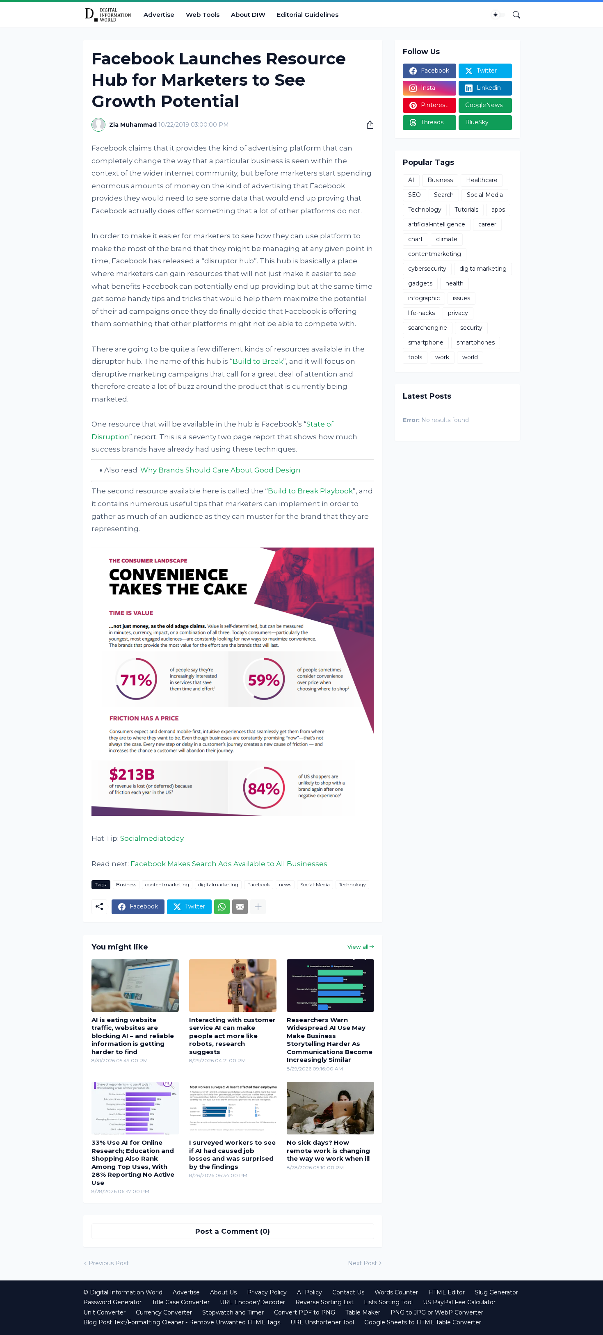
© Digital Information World (122, 1292)
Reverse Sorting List (324, 1302)
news (285, 884)
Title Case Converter (181, 1302)
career (487, 224)
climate (446, 239)
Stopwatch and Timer (233, 1312)
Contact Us (348, 1292)
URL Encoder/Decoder (252, 1302)
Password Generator (112, 1302)
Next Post (362, 1263)
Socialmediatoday (151, 838)
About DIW (248, 14)
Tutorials (466, 209)
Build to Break (258, 361)
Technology (352, 884)
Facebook (258, 884)
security (471, 327)
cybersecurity (427, 268)
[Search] (513, 15)
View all (357, 946)
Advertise (159, 14)
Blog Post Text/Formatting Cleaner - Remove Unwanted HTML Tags (181, 1322)
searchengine (427, 327)
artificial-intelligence (436, 224)
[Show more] (258, 906)
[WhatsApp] (222, 906)
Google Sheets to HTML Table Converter (422, 1322)
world (470, 357)
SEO (414, 195)
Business (126, 884)
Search (444, 195)
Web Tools (202, 14)
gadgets (420, 283)
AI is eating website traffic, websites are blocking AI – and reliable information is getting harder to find (132, 1036)
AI (411, 180)
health (454, 283)
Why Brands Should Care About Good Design (220, 470)
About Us (223, 1292)
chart (415, 239)
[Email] (240, 906)
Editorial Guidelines (307, 14)
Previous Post (109, 1263)
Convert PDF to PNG (304, 1312)
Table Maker (362, 1312)
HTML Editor (446, 1292)
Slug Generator (496, 1292)
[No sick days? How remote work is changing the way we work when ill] (330, 1108)
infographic (424, 298)
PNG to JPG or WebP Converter (437, 1312)
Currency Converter (164, 1312)
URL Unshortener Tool (322, 1322)
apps (498, 209)
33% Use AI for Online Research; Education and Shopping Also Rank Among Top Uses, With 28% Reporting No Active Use (132, 1163)
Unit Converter (104, 1312)
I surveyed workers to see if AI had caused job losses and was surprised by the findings (232, 1155)
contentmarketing (167, 884)
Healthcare (482, 180)
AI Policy (309, 1292)
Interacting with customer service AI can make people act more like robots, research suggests (232, 1036)
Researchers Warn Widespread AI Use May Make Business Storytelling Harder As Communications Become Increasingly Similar (329, 1040)
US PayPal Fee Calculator (459, 1302)
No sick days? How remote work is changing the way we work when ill (328, 1150)
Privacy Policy (267, 1292)
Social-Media (315, 884)
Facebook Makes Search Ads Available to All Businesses (228, 864)
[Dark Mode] (498, 15)
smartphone (425, 342)
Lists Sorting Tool (388, 1302)
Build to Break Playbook (310, 491)
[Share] (367, 125)
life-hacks (421, 313)
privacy (458, 313)
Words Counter (396, 1292)
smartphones (476, 342)
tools (415, 357)
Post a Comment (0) (232, 1231)
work (442, 357)
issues (461, 298)
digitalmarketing (218, 884)
